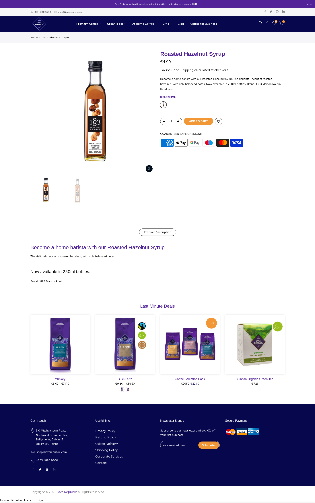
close (309, 4)
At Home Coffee (143, 23)
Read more (167, 89)
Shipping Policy (106, 450)
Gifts (166, 23)
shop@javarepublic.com (70, 12)
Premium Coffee (87, 23)
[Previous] (36, 112)
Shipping (187, 70)
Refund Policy (105, 437)
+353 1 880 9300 (42, 12)
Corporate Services (109, 456)
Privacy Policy (105, 431)
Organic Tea (115, 23)
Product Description (157, 232)
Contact (101, 463)
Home (34, 37)
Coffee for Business (203, 23)
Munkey (60, 379)
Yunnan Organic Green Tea (255, 379)
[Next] (148, 112)
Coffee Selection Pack (190, 379)
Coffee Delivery (106, 444)
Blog (181, 23)
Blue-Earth (125, 379)
